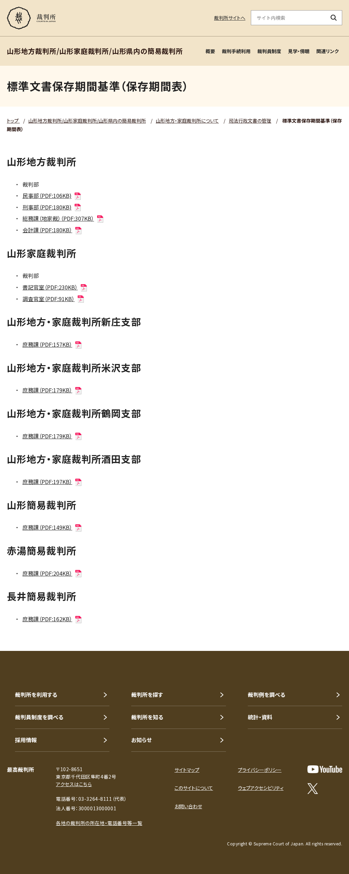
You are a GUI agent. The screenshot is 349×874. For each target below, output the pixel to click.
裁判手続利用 (236, 51)
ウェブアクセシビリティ (261, 787)
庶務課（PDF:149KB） (47, 527)
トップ (13, 120)
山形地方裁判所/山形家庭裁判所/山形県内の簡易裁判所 (87, 120)
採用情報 (26, 740)
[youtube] (324, 769)
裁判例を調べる (266, 694)
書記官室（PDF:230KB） (50, 287)
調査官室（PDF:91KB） (48, 299)
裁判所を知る (147, 717)
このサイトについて (193, 787)
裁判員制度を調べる (39, 717)
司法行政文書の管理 (250, 120)
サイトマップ (186, 769)
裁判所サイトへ (229, 17)
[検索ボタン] (334, 18)
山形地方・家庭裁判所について (187, 120)
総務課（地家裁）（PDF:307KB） (58, 218)
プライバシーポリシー (260, 769)
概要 (210, 51)
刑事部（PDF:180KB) (47, 207)
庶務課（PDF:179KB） (47, 390)
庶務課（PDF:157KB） (47, 344)
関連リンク (327, 51)
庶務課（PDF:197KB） (47, 482)
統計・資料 (260, 717)
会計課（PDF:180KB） (47, 230)
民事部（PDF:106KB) (47, 195)
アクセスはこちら (74, 784)
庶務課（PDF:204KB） (47, 573)
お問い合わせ (188, 806)
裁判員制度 (269, 51)
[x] (312, 788)
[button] (324, 626)
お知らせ (141, 740)
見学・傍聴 (298, 51)
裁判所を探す (147, 694)
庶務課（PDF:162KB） (47, 619)
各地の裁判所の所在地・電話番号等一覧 (99, 823)
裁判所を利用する (36, 694)
